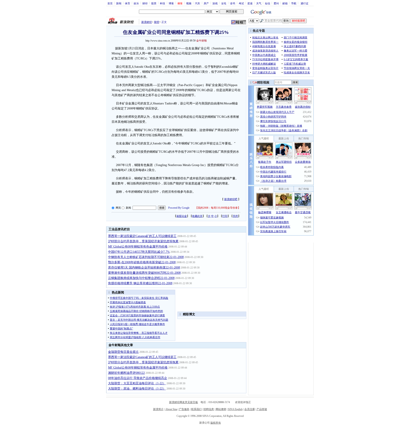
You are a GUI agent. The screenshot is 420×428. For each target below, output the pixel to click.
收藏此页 (197, 216)
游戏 (215, 3)
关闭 (235, 216)
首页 (110, 3)
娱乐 (136, 3)
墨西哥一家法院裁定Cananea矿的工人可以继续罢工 (142, 236)
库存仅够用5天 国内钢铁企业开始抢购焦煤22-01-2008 (144, 267)
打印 (225, 216)
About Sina (171, 409)
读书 (232, 3)
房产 (206, 3)
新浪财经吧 (230, 199)
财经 (145, 3)
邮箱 (285, 3)
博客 (171, 3)
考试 (241, 3)
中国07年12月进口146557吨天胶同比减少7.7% (139, 251)
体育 (127, 3)
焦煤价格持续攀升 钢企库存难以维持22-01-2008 (140, 283)
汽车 (197, 3)
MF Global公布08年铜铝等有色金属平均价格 (138, 246)
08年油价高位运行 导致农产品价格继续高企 (137, 378)
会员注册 (249, 409)
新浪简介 (158, 409)
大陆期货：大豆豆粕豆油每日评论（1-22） (137, 383)
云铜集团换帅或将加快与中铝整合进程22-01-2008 (141, 278)
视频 (188, 3)
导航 (293, 3)
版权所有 (215, 422)
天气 (258, 3)
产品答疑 (262, 409)
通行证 (304, 3)
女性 (223, 3)
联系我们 (196, 409)
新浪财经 (146, 22)
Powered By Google (178, 207)
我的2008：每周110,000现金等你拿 (218, 207)
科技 (162, 3)
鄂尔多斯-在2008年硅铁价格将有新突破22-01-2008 (142, 262)
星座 (250, 3)
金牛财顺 (201, 40)
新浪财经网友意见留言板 (183, 402)
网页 (118, 207)
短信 (267, 3)
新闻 (118, 3)
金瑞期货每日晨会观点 (123, 351)
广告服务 (184, 409)
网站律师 (221, 409)
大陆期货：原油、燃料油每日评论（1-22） (137, 388)
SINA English (235, 409)
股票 (153, 3)
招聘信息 (208, 409)
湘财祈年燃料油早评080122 (126, 372)
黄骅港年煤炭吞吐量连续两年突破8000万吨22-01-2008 (144, 272)
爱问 (276, 3)
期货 (156, 22)
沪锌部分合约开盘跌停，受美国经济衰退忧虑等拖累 (143, 241)
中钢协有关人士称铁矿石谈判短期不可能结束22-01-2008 (146, 257)
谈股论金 (181, 216)
